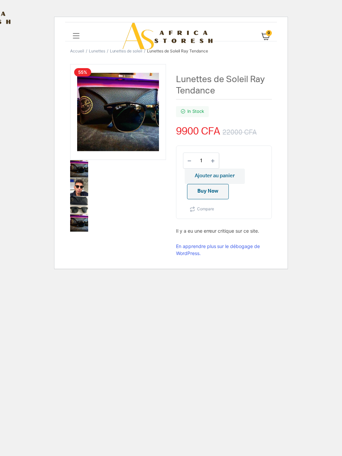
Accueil (77, 50)
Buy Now (207, 191)
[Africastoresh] (171, 35)
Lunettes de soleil (126, 50)
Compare (205, 208)
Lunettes (97, 50)
